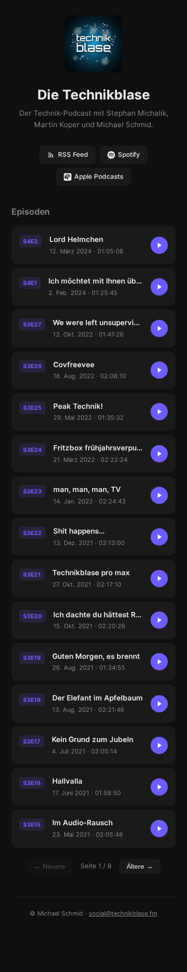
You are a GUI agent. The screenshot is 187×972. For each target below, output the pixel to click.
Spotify (129, 154)
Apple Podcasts (98, 176)
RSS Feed (73, 154)
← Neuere (49, 866)
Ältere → (140, 866)
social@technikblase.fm (123, 913)
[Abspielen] (159, 245)
